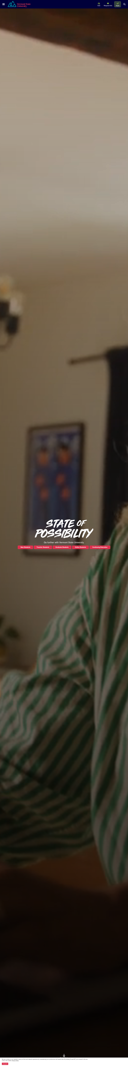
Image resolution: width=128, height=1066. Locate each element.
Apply (117, 6)
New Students (25, 547)
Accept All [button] (5, 1063)
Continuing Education (99, 547)
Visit (98, 6)
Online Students (80, 547)
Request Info (108, 6)
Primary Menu (3, 4)
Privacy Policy (15, 1060)
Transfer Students (43, 547)
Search (124, 4)
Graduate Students (62, 547)
